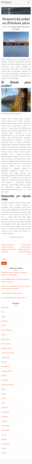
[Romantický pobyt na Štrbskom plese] (16, 44)
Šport (3, 403)
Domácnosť (5, 321)
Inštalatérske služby (7, 353)
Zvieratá (4, 453)
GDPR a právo (5, 344)
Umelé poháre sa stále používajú (11, 293)
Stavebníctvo (5, 412)
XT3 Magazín (6, 2)
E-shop (3, 325)
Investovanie (5, 357)
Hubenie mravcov (6, 348)
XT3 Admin (16, 29)
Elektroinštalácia (6, 330)
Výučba (3, 435)
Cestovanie (19, 237)
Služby (3, 398)
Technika (4, 421)
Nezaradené (5, 366)
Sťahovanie (4, 407)
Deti (2, 312)
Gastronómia (5, 339)
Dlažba (3, 316)
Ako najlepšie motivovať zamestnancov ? (14, 298)
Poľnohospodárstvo (7, 385)
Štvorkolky (4, 416)
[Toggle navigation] (28, 2)
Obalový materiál (6, 371)
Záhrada (4, 439)
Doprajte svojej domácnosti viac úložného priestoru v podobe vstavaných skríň (24, 249)
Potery (3, 389)
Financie (3, 335)
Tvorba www (5, 426)
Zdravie (3, 448)
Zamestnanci (5, 444)
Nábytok (4, 362)
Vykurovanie (5, 430)
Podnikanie (4, 380)
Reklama (4, 394)
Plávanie (4, 376)
